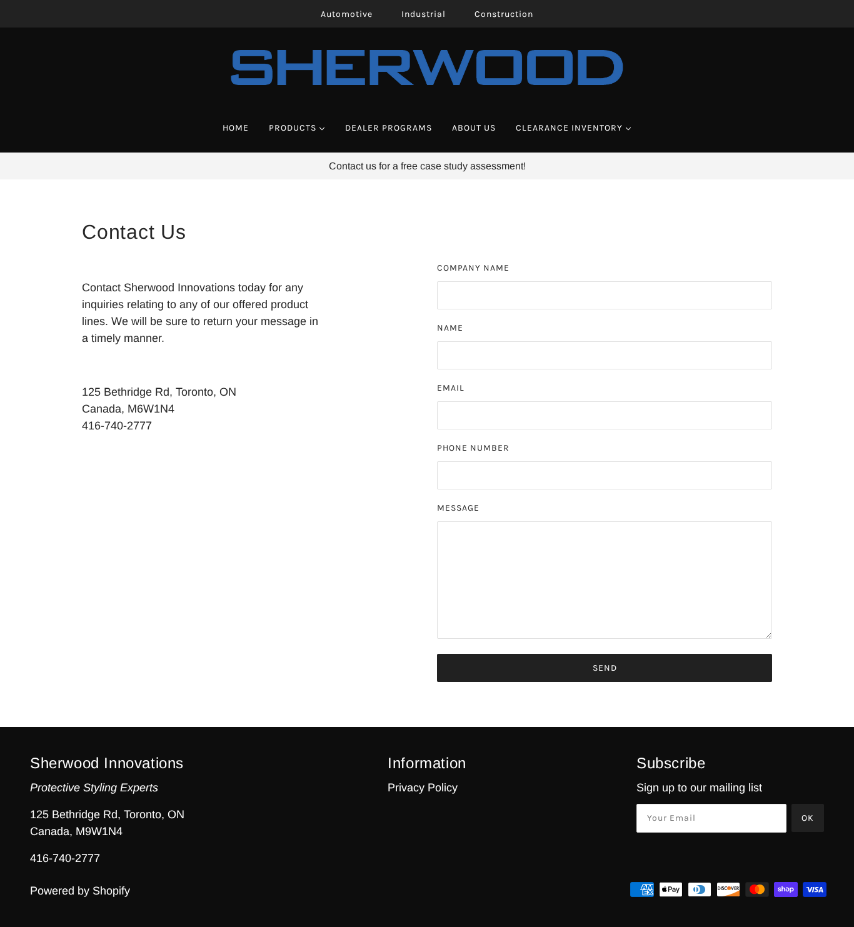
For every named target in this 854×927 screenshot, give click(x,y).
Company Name (473, 268)
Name (450, 328)
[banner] (427, 67)
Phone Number (473, 448)
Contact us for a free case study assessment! (427, 166)
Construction (504, 14)
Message (458, 508)
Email (451, 388)
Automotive (347, 14)
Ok (807, 818)
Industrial (423, 14)
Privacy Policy (423, 787)
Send (605, 668)
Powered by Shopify (80, 890)
